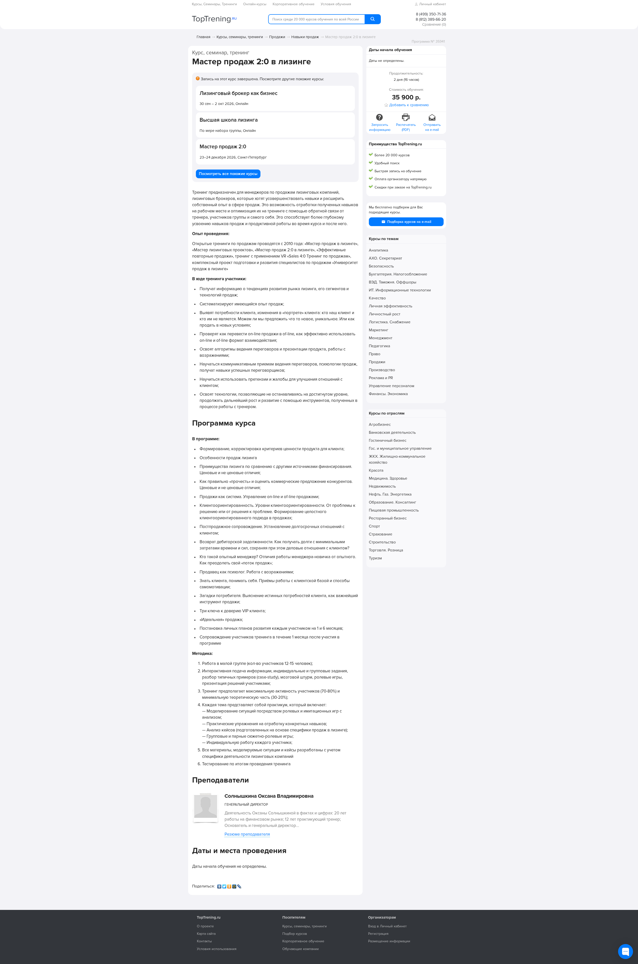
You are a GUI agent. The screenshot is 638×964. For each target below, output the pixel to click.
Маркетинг (378, 330)
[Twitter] (224, 885)
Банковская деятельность (392, 432)
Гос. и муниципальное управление (400, 448)
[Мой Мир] (234, 885)
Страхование (380, 534)
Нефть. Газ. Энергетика (390, 494)
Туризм (375, 558)
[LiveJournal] (239, 885)
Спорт (374, 526)
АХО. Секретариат (385, 258)
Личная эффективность (390, 306)
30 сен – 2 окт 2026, (224, 103)
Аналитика (378, 250)
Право (374, 353)
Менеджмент (380, 338)
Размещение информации (389, 941)
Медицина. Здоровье (388, 478)
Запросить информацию (380, 127)
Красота (376, 470)
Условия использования (217, 949)
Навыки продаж (305, 37)
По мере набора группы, (228, 130)
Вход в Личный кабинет (387, 926)
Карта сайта (206, 934)
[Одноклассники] (229, 885)
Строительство (382, 542)
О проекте (205, 926)
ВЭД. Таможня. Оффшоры (392, 282)
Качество (377, 298)
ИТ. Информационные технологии (400, 290)
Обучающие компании (300, 949)
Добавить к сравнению (409, 105)
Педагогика (379, 346)
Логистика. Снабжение (389, 322)
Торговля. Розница (386, 550)
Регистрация (378, 934)
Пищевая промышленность (394, 510)
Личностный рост (384, 314)
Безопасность (381, 266)
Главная (203, 37)
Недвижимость (382, 486)
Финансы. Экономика (388, 393)
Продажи (277, 37)
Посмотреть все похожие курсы (228, 173)
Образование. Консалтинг (392, 502)
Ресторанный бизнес (388, 518)
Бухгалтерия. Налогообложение (398, 274)
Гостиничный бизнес (387, 440)
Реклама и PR (381, 377)
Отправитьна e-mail (432, 127)
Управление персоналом (391, 385)
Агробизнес (380, 424)
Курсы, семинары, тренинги (240, 37)
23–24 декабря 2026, (233, 157)
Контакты (204, 941)
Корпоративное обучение (303, 941)
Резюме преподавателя (247, 834)
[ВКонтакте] (219, 885)
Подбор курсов (294, 934)
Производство (382, 369)
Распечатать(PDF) (406, 127)
